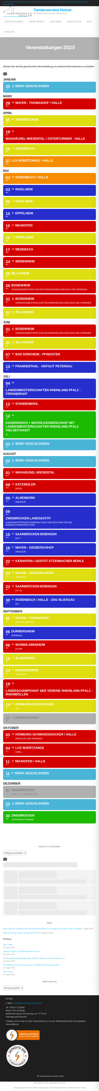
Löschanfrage (57, 2)
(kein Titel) (7, 944)
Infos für (9, 32)
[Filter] (5, 74)
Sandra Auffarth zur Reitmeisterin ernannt (21, 951)
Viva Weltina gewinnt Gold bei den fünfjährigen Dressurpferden (31, 965)
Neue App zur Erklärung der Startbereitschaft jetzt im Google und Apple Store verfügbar (42, 928)
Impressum (7, 2)
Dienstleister (74, 21)
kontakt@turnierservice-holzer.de (27, 1003)
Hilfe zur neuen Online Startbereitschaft (20, 933)
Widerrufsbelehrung (70, 2)
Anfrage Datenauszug (43, 2)
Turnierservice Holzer (53, 10)
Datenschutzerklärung (26, 2)
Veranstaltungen (13, 21)
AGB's (14, 2)
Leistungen (56, 21)
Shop (89, 21)
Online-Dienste (36, 21)
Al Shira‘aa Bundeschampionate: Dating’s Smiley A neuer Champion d (33, 958)
